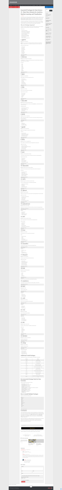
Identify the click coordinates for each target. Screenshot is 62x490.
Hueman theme (17, 488)
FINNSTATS (13, 2)
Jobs (30, 5)
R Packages (22, 431)
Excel (22, 5)
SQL (28, 5)
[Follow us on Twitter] (48, 488)
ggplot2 (35, 430)
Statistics (11, 5)
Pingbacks (28, 449)
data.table (29, 430)
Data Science (27, 430)
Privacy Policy (31, 485)
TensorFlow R (31, 431)
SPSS (20, 5)
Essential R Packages (32, 430)
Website (22, 473)
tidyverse (37, 431)
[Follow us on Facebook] (51, 488)
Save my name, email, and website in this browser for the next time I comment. (31, 475)
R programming (24, 431)
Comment (22, 466)
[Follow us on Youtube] (50, 488)
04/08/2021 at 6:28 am (29, 459)
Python (18, 5)
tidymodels (34, 431)
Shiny (27, 431)
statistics (29, 431)
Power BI (15, 5)
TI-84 (25, 5)
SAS (27, 5)
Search (46, 9)
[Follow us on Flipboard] (49, 488)
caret (24, 430)
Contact (37, 5)
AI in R (23, 430)
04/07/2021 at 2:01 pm (27, 451)
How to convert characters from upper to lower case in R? (24, 441)
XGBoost (39, 431)
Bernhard (24, 454)
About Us (40, 5)
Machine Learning (38, 430)
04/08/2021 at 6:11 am (27, 454)
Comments (23, 449)
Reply (23, 458)
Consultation (33, 5)
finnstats (22, 15)
